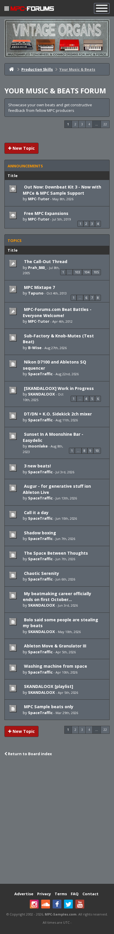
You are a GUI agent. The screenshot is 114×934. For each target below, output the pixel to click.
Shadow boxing (39, 533)
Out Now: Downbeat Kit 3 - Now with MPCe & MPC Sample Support (62, 190)
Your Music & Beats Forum (55, 90)
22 (105, 124)
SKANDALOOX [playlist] (48, 686)
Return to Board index (29, 753)
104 (86, 272)
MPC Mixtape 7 (39, 287)
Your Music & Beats (77, 69)
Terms (61, 893)
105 (96, 272)
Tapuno (36, 293)
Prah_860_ (37, 267)
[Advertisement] (57, 820)
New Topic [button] (23, 148)
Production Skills (37, 69)
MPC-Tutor (38, 198)
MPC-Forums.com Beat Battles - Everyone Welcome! (57, 312)
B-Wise (35, 347)
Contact (90, 893)
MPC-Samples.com (61, 914)
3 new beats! (37, 466)
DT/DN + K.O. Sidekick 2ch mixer (57, 414)
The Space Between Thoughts (55, 553)
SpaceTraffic (40, 373)
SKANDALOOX (41, 394)
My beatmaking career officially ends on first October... (57, 596)
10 (97, 450)
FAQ (75, 893)
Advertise (23, 893)
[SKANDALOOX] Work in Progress (58, 388)
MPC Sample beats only (48, 706)
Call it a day (36, 512)
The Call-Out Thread (45, 261)
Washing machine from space (55, 666)
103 (77, 272)
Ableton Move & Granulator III (54, 646)
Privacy (44, 893)
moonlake (38, 446)
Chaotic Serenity (41, 573)
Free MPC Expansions (45, 213)
